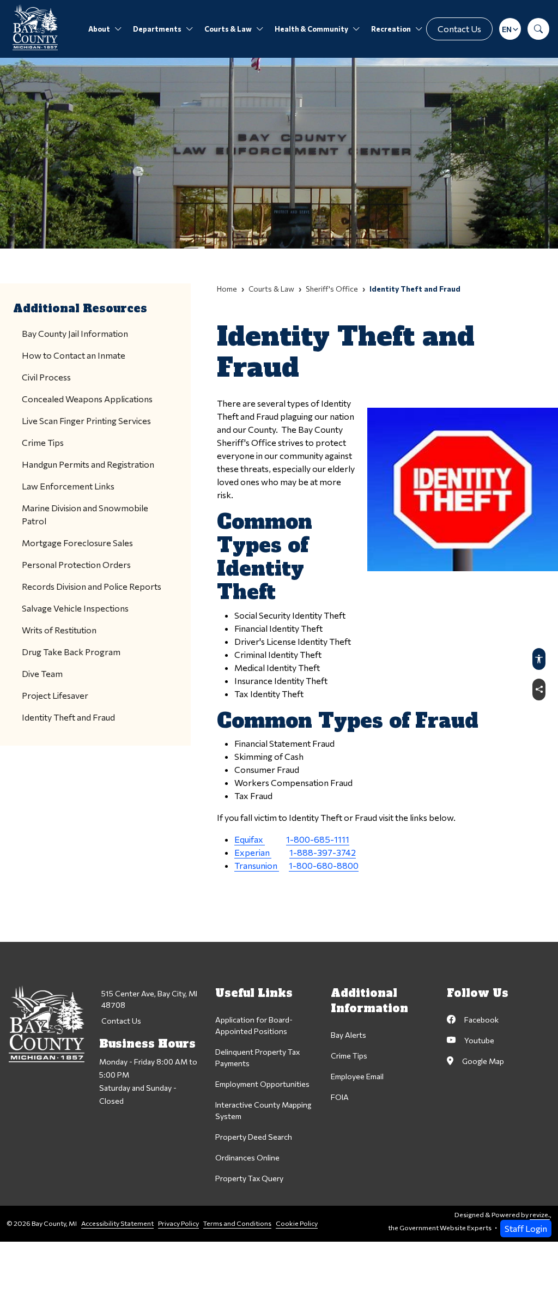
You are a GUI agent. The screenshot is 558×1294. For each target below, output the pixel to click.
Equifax (249, 839)
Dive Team (42, 673)
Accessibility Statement (117, 1223)
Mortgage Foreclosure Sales (77, 542)
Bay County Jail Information (75, 333)
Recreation (391, 29)
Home (227, 288)
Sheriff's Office (332, 288)
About (99, 29)
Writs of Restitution (59, 630)
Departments (157, 29)
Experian (252, 852)
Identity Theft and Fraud (68, 717)
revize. (540, 1215)
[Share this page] (539, 690)
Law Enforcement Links (68, 486)
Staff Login (526, 1228)
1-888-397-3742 (322, 852)
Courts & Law (228, 29)
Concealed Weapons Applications (87, 399)
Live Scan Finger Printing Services (86, 420)
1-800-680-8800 (324, 865)
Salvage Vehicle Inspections (75, 608)
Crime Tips (43, 442)
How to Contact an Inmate (73, 355)
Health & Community (311, 29)
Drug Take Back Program (71, 651)
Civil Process (46, 377)
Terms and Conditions (237, 1223)
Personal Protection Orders (76, 564)
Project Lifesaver (55, 695)
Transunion (256, 865)
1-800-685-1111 (317, 839)
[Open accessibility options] (539, 659)
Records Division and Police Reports (91, 586)
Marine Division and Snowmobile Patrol (85, 514)
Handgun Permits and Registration (88, 464)
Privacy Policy (178, 1223)
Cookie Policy (297, 1223)
